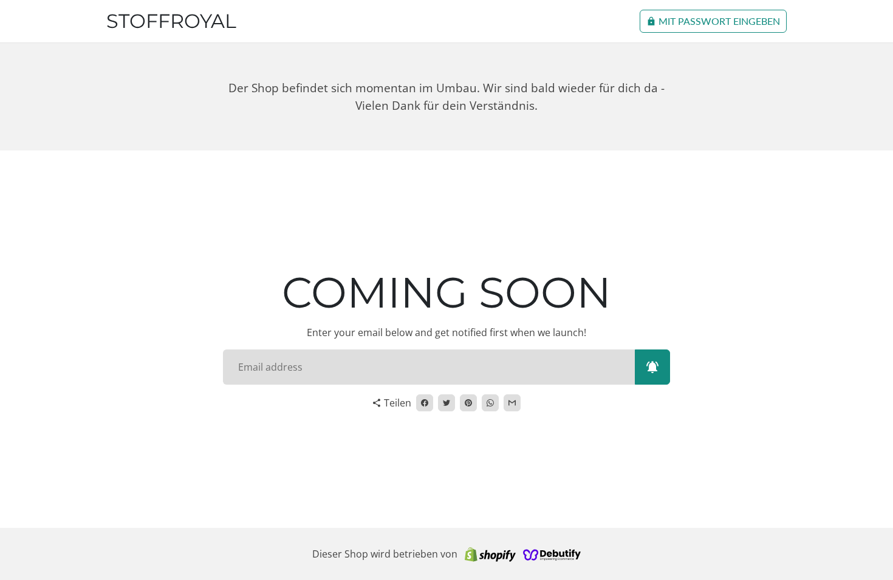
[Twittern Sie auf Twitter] (446, 402)
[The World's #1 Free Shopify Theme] (552, 554)
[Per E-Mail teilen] (512, 402)
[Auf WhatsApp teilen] (490, 402)
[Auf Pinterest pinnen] (468, 402)
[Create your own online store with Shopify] (490, 554)
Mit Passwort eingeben (713, 21)
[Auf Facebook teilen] (424, 402)
